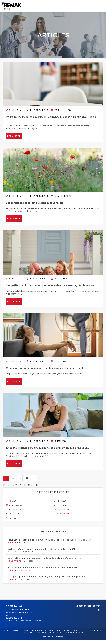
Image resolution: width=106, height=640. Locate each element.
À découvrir (15, 505)
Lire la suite (13, 136)
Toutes (12, 501)
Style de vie (16, 110)
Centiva (58, 637)
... (20, 478)
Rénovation (63, 510)
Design (12, 518)
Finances (61, 501)
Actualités (14, 514)
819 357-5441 (16, 618)
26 (27, 478)
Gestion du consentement (71, 632)
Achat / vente (16, 510)
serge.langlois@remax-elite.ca (27, 621)
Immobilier (62, 505)
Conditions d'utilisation (48, 632)
